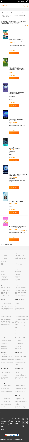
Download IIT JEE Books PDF (20, 385)
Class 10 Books (4, 258)
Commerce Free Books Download (21, 407)
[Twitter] (26, 419)
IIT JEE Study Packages (5, 372)
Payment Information (3, 428)
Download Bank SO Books (6, 358)
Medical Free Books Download (21, 401)
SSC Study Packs (4, 375)
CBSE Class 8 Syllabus (5, 293)
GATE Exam (17, 274)
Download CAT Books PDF (20, 391)
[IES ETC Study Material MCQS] (5, 196)
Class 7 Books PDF (19, 341)
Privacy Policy (3, 421)
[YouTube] (23, 422)
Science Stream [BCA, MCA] (20, 258)
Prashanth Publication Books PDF (7, 322)
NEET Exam (17, 277)
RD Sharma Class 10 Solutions (7, 306)
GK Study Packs (4, 374)
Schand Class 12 (4, 341)
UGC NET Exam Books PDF (6, 385)
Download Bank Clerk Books (6, 356)
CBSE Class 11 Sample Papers (21, 289)
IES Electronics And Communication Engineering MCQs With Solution (17, 227)
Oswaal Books (3, 261)
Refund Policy (3, 431)
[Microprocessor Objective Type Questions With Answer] (5, 114)
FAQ (1, 420)
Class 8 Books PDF (19, 340)
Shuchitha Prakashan (5, 276)
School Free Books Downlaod (21, 406)
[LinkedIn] (26, 422)
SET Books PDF (4, 390)
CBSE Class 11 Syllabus (5, 289)
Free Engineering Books (19, 255)
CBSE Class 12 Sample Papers (21, 287)
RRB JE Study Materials (19, 354)
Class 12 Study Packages (6, 370)
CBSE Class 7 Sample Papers (20, 295)
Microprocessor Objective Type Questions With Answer (16, 120)
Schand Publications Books (6, 340)
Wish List (17, 423)
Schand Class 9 (4, 346)
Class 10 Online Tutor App (6, 403)
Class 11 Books (4, 257)
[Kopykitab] (4, 5)
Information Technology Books (21, 377)
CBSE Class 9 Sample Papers (20, 292)
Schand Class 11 (4, 343)
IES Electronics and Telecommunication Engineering (12, 10)
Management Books (19, 257)
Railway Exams (18, 271)
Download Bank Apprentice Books (7, 359)
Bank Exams (17, 273)
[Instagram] (23, 426)
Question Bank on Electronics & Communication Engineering (16, 40)
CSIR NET (17, 303)
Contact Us (2, 412)
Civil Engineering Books (19, 374)
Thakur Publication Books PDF (6, 319)
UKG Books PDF (18, 348)
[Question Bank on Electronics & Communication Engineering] (5, 34)
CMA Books (3, 274)
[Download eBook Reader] (1, 1)
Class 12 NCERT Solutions (6, 302)
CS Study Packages (4, 280)
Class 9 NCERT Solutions (5, 309)
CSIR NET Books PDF (5, 388)
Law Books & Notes (19, 264)
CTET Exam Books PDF (5, 387)
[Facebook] (23, 419)
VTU (16, 261)
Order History (17, 421)
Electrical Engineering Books (20, 375)
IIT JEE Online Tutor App (5, 398)
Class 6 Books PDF (19, 343)
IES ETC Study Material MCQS (16, 201)
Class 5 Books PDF (19, 345)
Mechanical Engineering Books (21, 370)
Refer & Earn (17, 418)
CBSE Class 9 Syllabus (5, 292)
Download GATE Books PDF (20, 390)
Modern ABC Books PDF (5, 324)
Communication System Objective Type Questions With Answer (18, 175)
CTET (16, 306)
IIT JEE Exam (17, 276)
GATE (16, 305)
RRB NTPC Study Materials (20, 358)
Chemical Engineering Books (20, 378)
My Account (17, 420)
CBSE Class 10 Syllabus (5, 290)
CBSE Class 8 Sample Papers (20, 293)
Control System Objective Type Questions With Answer (16, 147)
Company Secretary (19, 309)
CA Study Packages (4, 279)
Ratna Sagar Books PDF (5, 321)
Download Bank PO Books (6, 354)
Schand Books (3, 277)
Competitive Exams (8, 9)
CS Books (2, 273)
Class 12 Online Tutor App (6, 401)
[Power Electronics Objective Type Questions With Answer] (5, 87)
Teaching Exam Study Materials (7, 391)
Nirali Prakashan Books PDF (6, 316)
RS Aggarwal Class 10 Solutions (7, 308)
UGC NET (17, 302)
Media (2, 426)
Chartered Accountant (19, 308)
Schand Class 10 (4, 345)
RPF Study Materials (19, 359)
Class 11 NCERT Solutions (6, 303)
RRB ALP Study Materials (20, 361)
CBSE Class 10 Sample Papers (21, 290)
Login (19, 1)
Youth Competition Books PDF (6, 318)
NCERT (2, 264)
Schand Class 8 (4, 348)
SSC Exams (17, 279)
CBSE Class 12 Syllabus (5, 287)
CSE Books (17, 372)
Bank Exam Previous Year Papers (7, 362)
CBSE (2, 263)
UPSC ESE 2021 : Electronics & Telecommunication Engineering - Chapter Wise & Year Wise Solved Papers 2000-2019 (16, 69)
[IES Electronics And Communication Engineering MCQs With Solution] (5, 221)
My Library (17, 424)
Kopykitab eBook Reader (10, 421)
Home (2, 9)
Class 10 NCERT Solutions (6, 305)
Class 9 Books (3, 260)
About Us (2, 418)
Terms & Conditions (3, 424)
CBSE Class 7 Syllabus (5, 295)
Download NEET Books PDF (20, 387)
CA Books (3, 271)
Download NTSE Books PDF (20, 388)
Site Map (9, 424)
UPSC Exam (17, 280)
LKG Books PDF (18, 346)
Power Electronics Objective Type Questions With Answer (16, 93)
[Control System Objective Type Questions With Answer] (5, 142)
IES (13, 9)
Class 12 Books (4, 255)
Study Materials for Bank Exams (7, 361)
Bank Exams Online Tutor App (6, 399)
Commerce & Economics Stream (21, 260)
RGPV (16, 263)
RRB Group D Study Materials (20, 356)
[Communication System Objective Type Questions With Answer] (5, 169)
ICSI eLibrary (10, 418)
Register (22, 1)
